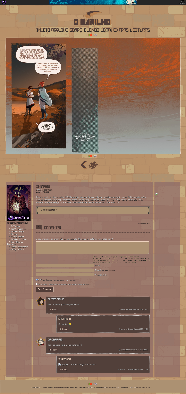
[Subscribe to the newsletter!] (156, 194)
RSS (139, 387)
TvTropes (15, 226)
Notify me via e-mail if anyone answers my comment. (56, 280)
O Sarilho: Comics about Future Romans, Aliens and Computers (63, 387)
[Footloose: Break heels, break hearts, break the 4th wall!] (93, 2)
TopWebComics (18, 229)
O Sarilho (88, 19)
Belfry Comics (17, 249)
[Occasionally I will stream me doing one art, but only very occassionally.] (93, 175)
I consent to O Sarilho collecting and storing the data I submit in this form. (63, 284)
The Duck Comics (19, 239)
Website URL (100, 275)
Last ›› (112, 165)
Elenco (91, 30)
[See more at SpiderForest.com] (182, 2)
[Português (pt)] (90, 35)
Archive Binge (17, 231)
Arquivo (59, 30)
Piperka (14, 234)
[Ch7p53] (93, 165)
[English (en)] (95, 35)
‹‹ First (74, 165)
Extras (120, 30)
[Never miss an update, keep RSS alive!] (79, 175)
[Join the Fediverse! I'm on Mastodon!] (114, 175)
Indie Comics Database (15, 243)
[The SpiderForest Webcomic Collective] (4, 2)
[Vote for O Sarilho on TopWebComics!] (167, 188)
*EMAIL (104, 270)
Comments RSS (144, 223)
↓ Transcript (49, 210)
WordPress (100, 387)
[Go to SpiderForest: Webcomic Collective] (19, 218)
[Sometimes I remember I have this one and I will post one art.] (71, 175)
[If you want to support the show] (100, 175)
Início (43, 30)
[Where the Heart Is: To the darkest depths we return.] (19, 200)
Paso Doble (47, 190)
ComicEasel (124, 387)
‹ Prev (83, 165)
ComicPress (111, 387)
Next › (102, 165)
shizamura (64, 319)
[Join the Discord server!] (107, 175)
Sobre (76, 30)
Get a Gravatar (109, 270)
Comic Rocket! (17, 237)
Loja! (106, 30)
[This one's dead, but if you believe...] (86, 175)
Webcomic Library (19, 247)
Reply (54, 310)
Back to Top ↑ (147, 387)
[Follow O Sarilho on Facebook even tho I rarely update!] (64, 175)
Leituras (140, 30)
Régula (46, 192)
